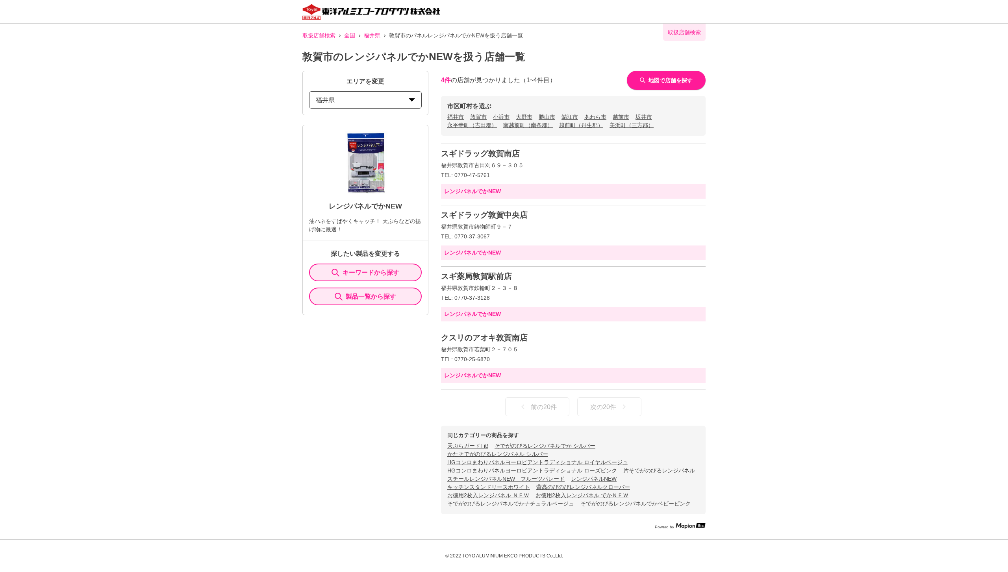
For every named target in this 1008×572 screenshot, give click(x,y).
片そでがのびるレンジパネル (659, 470)
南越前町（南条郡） (528, 125)
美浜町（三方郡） (632, 125)
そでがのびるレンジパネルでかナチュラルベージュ (510, 503)
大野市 (524, 117)
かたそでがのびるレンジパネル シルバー (497, 454)
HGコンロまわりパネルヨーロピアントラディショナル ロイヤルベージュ (537, 462)
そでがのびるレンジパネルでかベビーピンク (635, 503)
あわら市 (595, 117)
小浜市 (501, 117)
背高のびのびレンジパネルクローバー (583, 487)
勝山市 (547, 117)
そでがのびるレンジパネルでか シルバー (545, 446)
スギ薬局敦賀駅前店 (476, 276)
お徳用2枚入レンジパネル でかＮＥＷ (582, 495)
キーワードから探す (371, 272)
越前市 (621, 117)
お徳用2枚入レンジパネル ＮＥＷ (488, 495)
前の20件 (544, 407)
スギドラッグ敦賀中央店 (484, 214)
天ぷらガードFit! (467, 446)
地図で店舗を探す (671, 80)
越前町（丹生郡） (581, 125)
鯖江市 (569, 117)
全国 (349, 35)
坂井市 (644, 117)
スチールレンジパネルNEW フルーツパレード (506, 479)
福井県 (372, 35)
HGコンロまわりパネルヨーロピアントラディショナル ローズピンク (532, 470)
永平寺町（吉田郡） (472, 125)
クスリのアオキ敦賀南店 (484, 337)
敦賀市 (478, 117)
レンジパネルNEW (594, 479)
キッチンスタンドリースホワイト (488, 487)
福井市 (455, 117)
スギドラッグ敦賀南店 (480, 153)
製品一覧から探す (371, 296)
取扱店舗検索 (318, 35)
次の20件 (603, 407)
